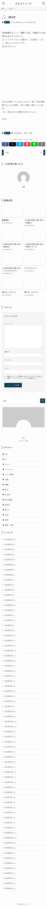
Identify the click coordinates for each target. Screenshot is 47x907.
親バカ (7, 22)
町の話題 (8, 499)
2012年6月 (10, 741)
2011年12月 (10, 772)
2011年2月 (9, 822)
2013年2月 (10, 701)
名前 (6, 352)
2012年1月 (9, 767)
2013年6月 (9, 681)
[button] (5, 144)
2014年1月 (9, 645)
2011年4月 (10, 812)
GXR (25, 133)
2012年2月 (10, 762)
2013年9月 (9, 665)
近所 (30, 133)
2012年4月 (10, 751)
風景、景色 (9, 525)
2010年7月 (10, 858)
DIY (6, 454)
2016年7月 (9, 585)
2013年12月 (10, 650)
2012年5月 (10, 746)
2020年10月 (10, 564)
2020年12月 (10, 559)
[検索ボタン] (43, 3)
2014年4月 (9, 630)
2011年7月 (9, 797)
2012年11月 (10, 716)
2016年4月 (9, 590)
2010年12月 (10, 832)
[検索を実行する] (42, 400)
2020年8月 (9, 574)
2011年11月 (10, 777)
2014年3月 (10, 635)
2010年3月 (10, 878)
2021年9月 (9, 549)
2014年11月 (10, 600)
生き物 (7, 494)
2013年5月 (10, 686)
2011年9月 (9, 787)
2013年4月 (10, 691)
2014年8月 (9, 610)
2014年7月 (9, 615)
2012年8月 (10, 731)
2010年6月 (10, 863)
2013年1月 (9, 706)
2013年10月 (10, 660)
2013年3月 (9, 696)
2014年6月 (9, 620)
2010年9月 (10, 848)
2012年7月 (10, 736)
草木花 (7, 505)
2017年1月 (9, 579)
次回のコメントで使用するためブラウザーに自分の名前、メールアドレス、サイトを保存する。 (24, 377)
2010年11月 (10, 837)
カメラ (7, 464)
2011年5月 (9, 807)
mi (23, 186)
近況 (6, 515)
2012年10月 (10, 721)
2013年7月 (9, 676)
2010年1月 (9, 888)
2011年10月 (10, 782)
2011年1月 (9, 827)
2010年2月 (10, 883)
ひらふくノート (23, 3)
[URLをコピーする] (41, 144)
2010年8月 (10, 853)
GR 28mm (18, 133)
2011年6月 (9, 802)
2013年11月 (10, 655)
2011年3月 (9, 817)
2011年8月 (9, 792)
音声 (6, 520)
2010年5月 (10, 868)
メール (7, 360)
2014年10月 (10, 605)
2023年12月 (10, 539)
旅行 (6, 489)
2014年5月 (9, 625)
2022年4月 (9, 544)
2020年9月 (9, 569)
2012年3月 (10, 757)
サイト (6, 368)
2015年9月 (9, 595)
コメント (8, 323)
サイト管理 (9, 474)
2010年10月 (10, 842)
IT (6, 459)
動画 (6, 484)
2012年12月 (10, 711)
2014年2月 (10, 640)
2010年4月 (10, 873)
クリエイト (9, 469)
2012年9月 (10, 726)
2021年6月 (9, 554)
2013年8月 (10, 671)
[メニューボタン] (3, 3)
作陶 (6, 479)
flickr (4, 119)
